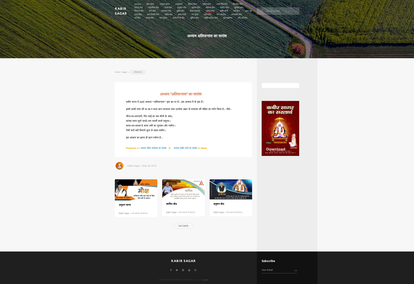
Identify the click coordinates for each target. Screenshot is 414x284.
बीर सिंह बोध (237, 4)
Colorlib (205, 280)
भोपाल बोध (138, 7)
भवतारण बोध (166, 11)
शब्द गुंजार (163, 17)
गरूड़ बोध (168, 7)
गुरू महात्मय (227, 17)
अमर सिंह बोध (222, 4)
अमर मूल (248, 11)
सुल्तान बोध (238, 7)
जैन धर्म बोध (221, 14)
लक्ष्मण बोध (196, 7)
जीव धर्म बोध (242, 17)
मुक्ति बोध (180, 11)
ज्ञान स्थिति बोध (153, 14)
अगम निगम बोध (179, 17)
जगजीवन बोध (153, 7)
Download (275, 149)
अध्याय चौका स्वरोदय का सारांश (146, 148)
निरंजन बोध (138, 11)
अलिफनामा (210, 11)
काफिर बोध (224, 7)
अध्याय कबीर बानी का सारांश (190, 148)
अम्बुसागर (179, 4)
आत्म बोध (207, 14)
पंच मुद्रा (194, 14)
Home (137, 4)
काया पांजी (182, 14)
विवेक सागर (192, 4)
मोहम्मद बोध (210, 7)
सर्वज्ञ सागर (206, 4)
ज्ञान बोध (152, 11)
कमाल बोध (150, 17)
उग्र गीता (138, 14)
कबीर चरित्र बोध (211, 17)
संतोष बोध (168, 14)
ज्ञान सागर (150, 4)
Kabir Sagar (133, 165)
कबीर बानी (224, 11)
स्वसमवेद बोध (236, 14)
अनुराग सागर (165, 4)
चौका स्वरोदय (195, 11)
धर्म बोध (137, 17)
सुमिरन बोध (194, 17)
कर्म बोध (236, 11)
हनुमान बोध (181, 7)
